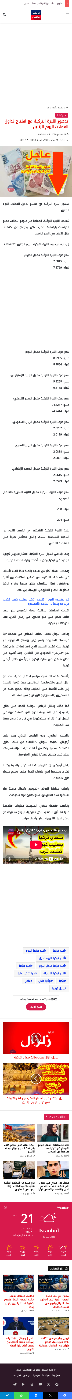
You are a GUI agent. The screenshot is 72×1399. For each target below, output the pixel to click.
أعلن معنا (16, 1375)
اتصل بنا (56, 1375)
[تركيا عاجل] (36, 15)
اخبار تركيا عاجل (26, 973)
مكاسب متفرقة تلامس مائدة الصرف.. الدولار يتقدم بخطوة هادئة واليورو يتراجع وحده (19, 1301)
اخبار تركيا (25, 965)
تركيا (62, 981)
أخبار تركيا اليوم (35, 950)
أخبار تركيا (51, 107)
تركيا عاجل (44, 981)
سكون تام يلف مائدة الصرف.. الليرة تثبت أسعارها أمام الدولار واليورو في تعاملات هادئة (54, 1301)
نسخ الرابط (36, 1006)
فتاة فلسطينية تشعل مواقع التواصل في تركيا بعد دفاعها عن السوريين (53, 1148)
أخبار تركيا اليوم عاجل (52, 958)
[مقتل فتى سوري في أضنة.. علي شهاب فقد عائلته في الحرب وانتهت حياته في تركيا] (53, 1170)
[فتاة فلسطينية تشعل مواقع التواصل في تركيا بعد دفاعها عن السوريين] (53, 1133)
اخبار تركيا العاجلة (54, 973)
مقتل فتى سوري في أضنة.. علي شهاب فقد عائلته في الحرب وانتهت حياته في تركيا (53, 1186)
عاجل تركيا (58, 988)
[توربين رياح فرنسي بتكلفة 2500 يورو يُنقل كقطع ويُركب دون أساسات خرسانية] (53, 1326)
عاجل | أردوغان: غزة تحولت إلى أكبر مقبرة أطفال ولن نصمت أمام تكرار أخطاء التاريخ (20, 1344)
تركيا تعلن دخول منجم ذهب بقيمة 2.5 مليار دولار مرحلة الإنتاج (19, 1148)
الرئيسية (62, 107)
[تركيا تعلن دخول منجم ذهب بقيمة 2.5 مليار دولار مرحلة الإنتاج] (19, 1133)
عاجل (28, 981)
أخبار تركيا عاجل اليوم (52, 965)
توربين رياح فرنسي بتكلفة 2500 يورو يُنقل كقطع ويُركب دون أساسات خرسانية (54, 1342)
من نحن (26, 1375)
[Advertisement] (36, 62)
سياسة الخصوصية (41, 1375)
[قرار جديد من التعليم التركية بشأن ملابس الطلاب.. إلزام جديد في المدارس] (19, 1170)
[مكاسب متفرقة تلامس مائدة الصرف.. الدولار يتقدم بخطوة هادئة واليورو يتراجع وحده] (18, 1283)
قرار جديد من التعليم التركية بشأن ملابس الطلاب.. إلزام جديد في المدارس (19, 1186)
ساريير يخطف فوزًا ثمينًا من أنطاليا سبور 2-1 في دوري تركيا (34, 3)
